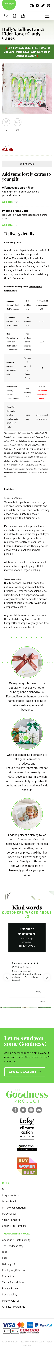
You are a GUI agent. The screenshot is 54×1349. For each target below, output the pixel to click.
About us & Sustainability (16, 1239)
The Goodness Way (12, 1245)
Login (14, 16)
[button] (7, 977)
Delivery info (9, 1264)
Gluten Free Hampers (14, 1225)
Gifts (5, 1189)
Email (39, 1110)
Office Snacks (10, 1201)
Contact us (8, 1276)
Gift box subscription (14, 1207)
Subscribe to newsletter (22, 1072)
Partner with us (10, 1300)
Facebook (15, 1110)
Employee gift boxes (13, 1270)
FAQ (4, 1258)
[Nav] (47, 16)
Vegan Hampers (11, 1219)
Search (6, 16)
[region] (27, 977)
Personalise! (9, 1213)
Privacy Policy (10, 1288)
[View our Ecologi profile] (27, 1128)
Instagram (31, 1110)
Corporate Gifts (11, 1195)
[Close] (49, 48)
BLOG (5, 1252)
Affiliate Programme (13, 1306)
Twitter (23, 1110)
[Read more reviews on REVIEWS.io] (27, 946)
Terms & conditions (13, 1282)
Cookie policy (9, 1294)
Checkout (23, 16)
